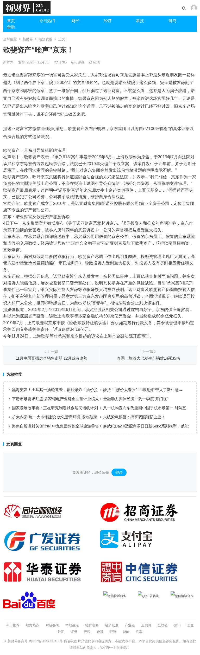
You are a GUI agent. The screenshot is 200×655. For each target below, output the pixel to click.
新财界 (28, 39)
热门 (177, 625)
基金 (190, 625)
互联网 (146, 625)
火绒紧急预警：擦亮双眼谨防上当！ (134, 417)
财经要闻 (52, 625)
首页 (11, 20)
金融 (11, 26)
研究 (172, 20)
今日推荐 (13, 625)
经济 (108, 20)
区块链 (163, 625)
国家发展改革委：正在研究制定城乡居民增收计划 (55, 408)
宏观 (87, 632)
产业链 (130, 625)
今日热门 (47, 20)
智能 (126, 632)
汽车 (139, 632)
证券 (74, 632)
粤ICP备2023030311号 (46, 641)
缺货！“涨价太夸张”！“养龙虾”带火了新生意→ (143, 389)
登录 (119, 472)
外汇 (61, 632)
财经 (75, 20)
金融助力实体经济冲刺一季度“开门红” (135, 399)
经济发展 (45, 39)
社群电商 (92, 625)
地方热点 (32, 625)
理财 (113, 632)
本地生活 (72, 625)
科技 (140, 20)
